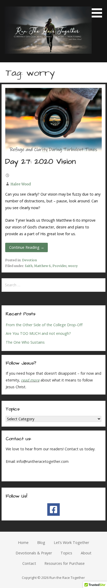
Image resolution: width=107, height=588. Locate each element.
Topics (66, 552)
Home (23, 542)
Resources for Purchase (64, 563)
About (86, 552)
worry (73, 266)
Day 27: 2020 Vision (40, 161)
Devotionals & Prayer (34, 552)
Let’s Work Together (71, 542)
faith (28, 266)
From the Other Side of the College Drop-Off (44, 324)
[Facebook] (53, 509)
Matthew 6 (42, 266)
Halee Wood (20, 184)
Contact (29, 563)
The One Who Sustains (25, 342)
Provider (59, 266)
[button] (98, 9)
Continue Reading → (26, 247)
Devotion (29, 260)
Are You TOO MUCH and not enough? (38, 333)
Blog (41, 542)
